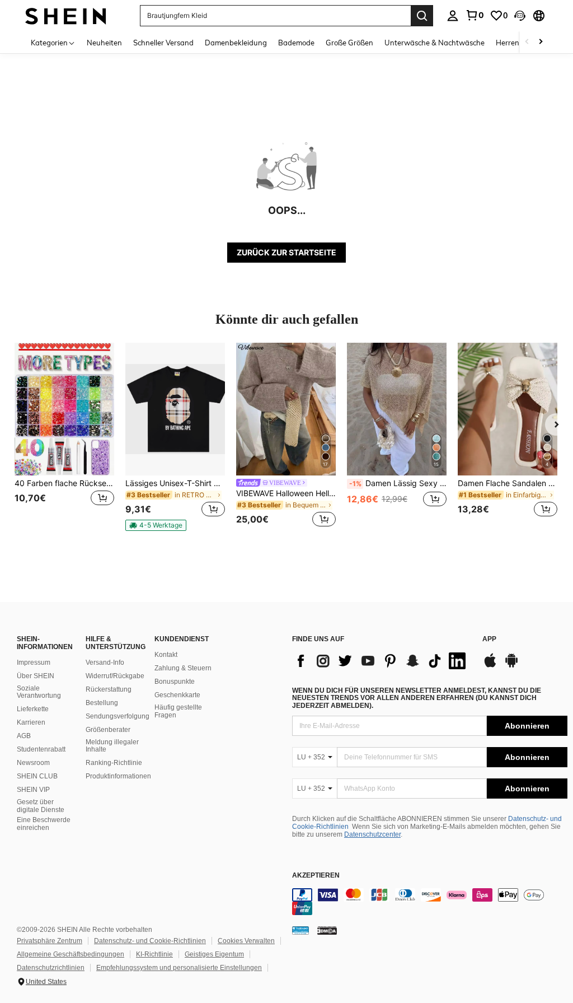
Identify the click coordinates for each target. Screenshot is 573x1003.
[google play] (511, 666)
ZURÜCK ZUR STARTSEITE (286, 252)
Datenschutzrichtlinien (50, 968)
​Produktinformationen (118, 776)
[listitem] (64, 436)
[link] (474, 15)
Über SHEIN (35, 676)
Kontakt (165, 655)
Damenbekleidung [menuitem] (236, 42)
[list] (381, 660)
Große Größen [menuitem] (349, 42)
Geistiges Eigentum (214, 954)
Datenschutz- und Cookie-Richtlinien (150, 941)
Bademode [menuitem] (296, 42)
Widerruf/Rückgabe (115, 676)
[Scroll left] (527, 42)
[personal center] (452, 15)
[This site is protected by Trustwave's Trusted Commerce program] (300, 930)
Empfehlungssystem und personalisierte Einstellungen (179, 968)
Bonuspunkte (174, 681)
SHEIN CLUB (37, 776)
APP (489, 639)
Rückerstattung (108, 689)
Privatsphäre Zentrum (49, 941)
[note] (155, 525)
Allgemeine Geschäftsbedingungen (70, 954)
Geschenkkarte (177, 695)
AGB (24, 736)
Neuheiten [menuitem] (104, 42)
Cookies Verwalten (246, 941)
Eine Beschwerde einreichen (44, 824)
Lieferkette (33, 709)
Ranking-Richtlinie (114, 763)
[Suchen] (422, 15)
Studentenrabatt (41, 749)
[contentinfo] (429, 901)
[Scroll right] (540, 42)
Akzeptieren (316, 875)
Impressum (33, 662)
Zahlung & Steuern (183, 668)
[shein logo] (65, 15)
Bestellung (102, 703)
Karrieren (31, 722)
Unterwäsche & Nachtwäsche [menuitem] (434, 42)
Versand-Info (105, 662)
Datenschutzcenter (372, 834)
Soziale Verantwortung (39, 692)
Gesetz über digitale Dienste (40, 806)
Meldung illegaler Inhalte (112, 746)
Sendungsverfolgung (117, 716)
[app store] (490, 666)
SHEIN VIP (33, 790)
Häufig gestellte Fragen (178, 711)
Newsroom (33, 763)
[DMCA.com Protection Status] (327, 930)
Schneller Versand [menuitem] (163, 42)
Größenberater (108, 730)
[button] (520, 15)
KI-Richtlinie (154, 954)
